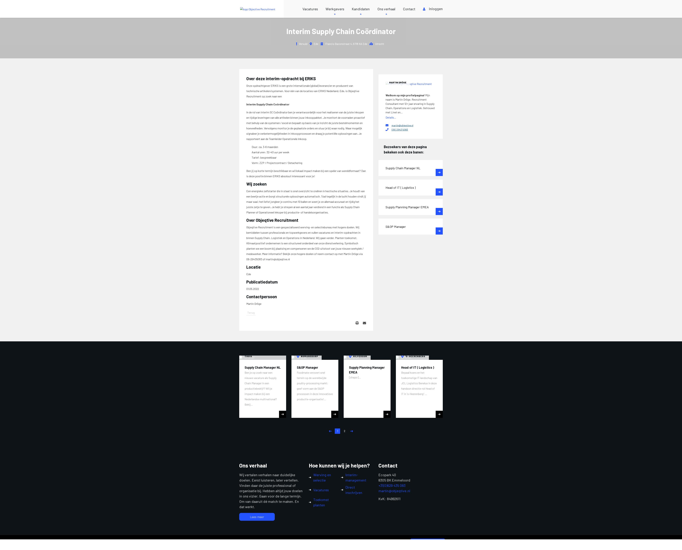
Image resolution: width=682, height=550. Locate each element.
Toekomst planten (321, 502)
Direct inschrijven (353, 490)
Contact (409, 9)
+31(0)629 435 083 (391, 485)
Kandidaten (361, 9)
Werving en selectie (322, 477)
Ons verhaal (386, 9)
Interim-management (355, 477)
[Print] (357, 323)
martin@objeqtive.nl (402, 125)
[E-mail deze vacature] (364, 323)
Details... (391, 117)
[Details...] (411, 83)
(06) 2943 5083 (400, 129)
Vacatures (310, 9)
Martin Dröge (397, 82)
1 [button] (337, 431)
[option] (263, 387)
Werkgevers (335, 9)
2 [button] (344, 431)
